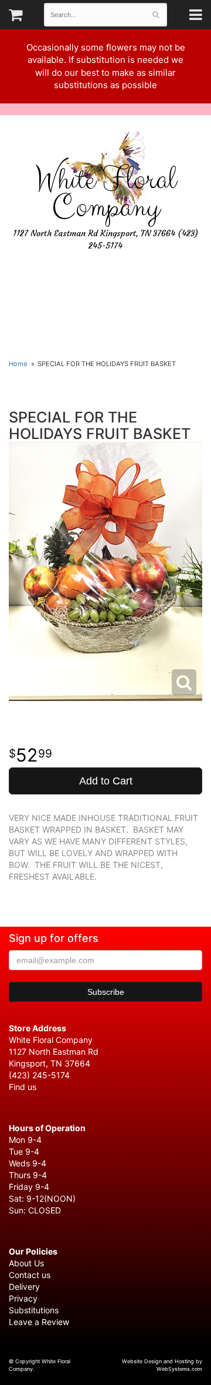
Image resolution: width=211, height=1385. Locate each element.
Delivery (24, 1287)
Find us (22, 1087)
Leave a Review (39, 1322)
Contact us (29, 1275)
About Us (26, 1263)
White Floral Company (105, 194)
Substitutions (34, 1310)
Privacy (23, 1298)
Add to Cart (105, 781)
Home (18, 364)
